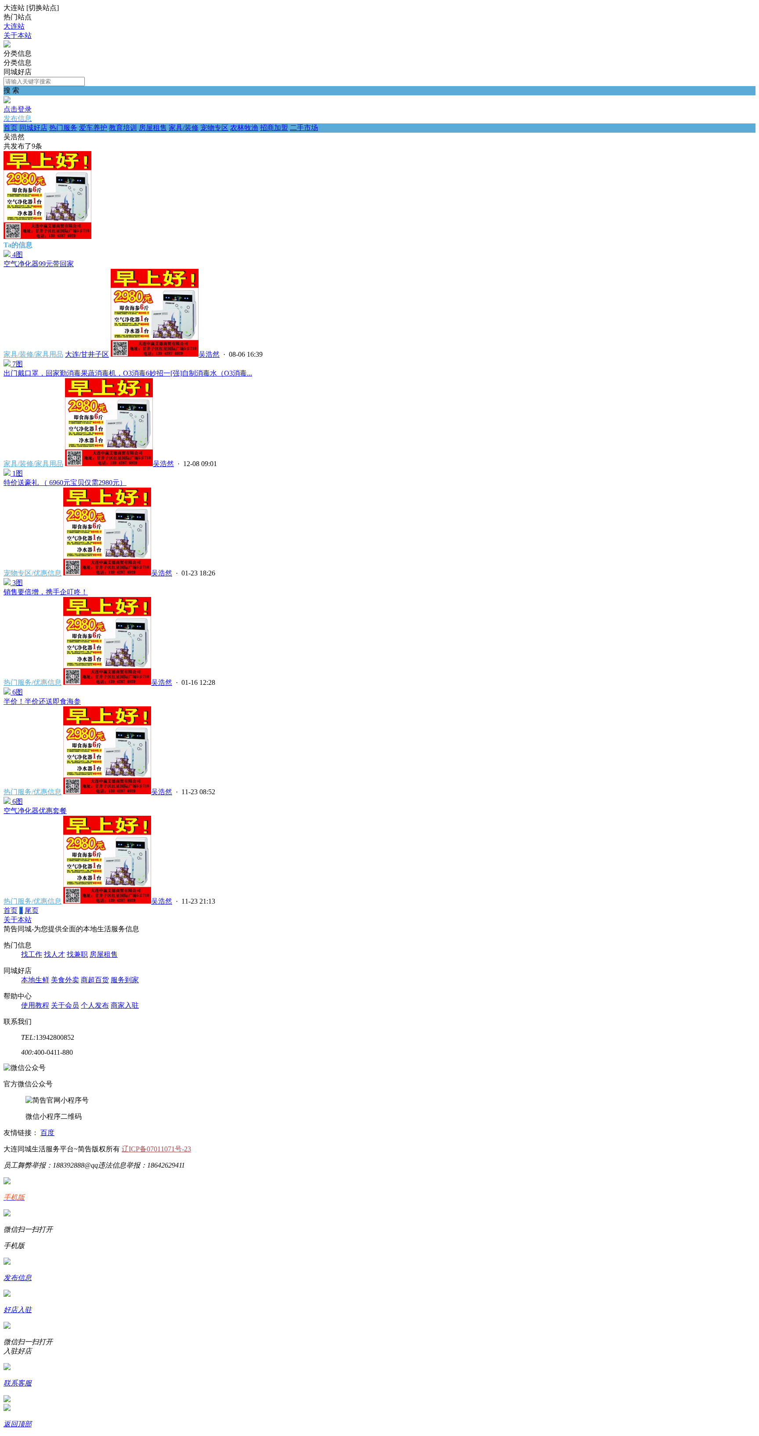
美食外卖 (65, 980)
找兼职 (77, 954)
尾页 (32, 910)
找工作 (31, 954)
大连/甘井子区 (87, 354)
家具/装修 (184, 127)
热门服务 (63, 127)
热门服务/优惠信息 (32, 682)
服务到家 (125, 980)
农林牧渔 (244, 127)
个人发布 (95, 1005)
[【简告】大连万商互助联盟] (7, 45)
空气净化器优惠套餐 (35, 810)
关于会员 (65, 1005)
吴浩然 (209, 354)
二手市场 (304, 127)
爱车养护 (93, 127)
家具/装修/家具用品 (33, 354)
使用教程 (35, 1005)
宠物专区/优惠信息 (32, 573)
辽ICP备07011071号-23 (156, 1149)
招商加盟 (274, 127)
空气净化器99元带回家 (39, 264)
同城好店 (33, 127)
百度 (47, 1132)
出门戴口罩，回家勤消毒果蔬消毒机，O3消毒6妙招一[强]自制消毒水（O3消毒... (128, 373)
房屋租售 (153, 127)
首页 (11, 127)
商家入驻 (125, 1005)
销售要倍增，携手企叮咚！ (46, 592)
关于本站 (18, 35)
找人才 (54, 954)
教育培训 (123, 127)
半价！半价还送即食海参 (42, 701)
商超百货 (95, 980)
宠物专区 (214, 127)
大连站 (14, 26)
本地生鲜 (35, 980)
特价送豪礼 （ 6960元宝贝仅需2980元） (65, 482)
